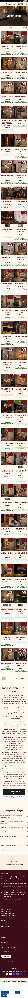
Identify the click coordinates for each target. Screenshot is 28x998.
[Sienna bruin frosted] (19, 225)
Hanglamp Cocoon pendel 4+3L (21, 231)
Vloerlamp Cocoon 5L (21, 529)
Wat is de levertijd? (14, 832)
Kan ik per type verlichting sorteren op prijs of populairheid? (14, 822)
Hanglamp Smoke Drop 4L (21, 504)
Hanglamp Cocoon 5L (21, 363)
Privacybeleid (24, 983)
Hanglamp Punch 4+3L (21, 336)
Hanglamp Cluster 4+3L (7, 259)
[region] (14, 861)
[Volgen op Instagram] (5, 961)
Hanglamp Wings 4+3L (21, 73)
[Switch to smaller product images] (26, 27)
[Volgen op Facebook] (2, 961)
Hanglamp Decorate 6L (7, 229)
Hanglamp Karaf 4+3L (21, 202)
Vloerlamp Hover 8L (7, 471)
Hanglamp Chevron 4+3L (7, 285)
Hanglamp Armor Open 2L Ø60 (21, 311)
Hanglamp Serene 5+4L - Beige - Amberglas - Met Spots (7, 123)
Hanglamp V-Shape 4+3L (21, 390)
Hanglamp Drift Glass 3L (21, 150)
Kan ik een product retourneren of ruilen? (14, 845)
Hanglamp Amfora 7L (7, 664)
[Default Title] (19, 467)
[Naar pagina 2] (22, 678)
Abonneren (6, 956)
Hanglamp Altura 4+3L (21, 284)
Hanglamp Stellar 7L (7, 202)
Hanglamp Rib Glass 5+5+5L (7, 48)
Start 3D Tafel (20, 4)
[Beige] (22, 467)
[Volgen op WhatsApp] (12, 961)
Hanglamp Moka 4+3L (21, 97)
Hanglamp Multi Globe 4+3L (7, 177)
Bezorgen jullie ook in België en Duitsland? (14, 836)
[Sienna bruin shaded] (22, 225)
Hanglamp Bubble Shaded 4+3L (21, 665)
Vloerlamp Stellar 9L (7, 443)
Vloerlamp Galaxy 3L (7, 529)
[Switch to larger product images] (23, 27)
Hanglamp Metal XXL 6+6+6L (21, 416)
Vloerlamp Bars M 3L (7, 149)
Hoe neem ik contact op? (14, 850)
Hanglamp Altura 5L (21, 443)
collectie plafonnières (14, 743)
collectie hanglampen (14, 718)
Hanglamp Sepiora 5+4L (21, 472)
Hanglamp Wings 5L (20, 637)
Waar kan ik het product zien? (14, 841)
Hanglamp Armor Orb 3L (21, 580)
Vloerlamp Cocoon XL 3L (7, 554)
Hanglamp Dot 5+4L (7, 73)
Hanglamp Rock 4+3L (7, 389)
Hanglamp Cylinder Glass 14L (7, 638)
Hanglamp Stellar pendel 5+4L (21, 259)
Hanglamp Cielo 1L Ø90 (20, 121)
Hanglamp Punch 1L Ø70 (7, 338)
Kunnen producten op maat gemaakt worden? (14, 827)
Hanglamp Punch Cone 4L (21, 554)
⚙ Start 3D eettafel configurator (14, 792)
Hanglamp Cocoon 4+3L (7, 97)
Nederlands (13, 965)
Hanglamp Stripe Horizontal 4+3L (7, 416)
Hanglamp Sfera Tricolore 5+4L (7, 364)
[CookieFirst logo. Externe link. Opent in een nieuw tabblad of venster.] (1, 984)
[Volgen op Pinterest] (8, 961)
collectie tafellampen (13, 733)
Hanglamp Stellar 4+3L (21, 48)
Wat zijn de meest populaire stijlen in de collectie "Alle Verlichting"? (14, 816)
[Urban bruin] (8, 225)
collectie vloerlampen (15, 727)
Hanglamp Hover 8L (7, 503)
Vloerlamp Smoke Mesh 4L (7, 311)
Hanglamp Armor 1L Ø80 (7, 580)
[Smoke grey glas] (7, 605)
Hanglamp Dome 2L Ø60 (20, 609)
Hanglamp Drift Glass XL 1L (7, 610)
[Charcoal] (6, 225)
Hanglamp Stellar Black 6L (21, 177)
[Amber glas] (4, 605)
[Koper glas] (10, 605)
